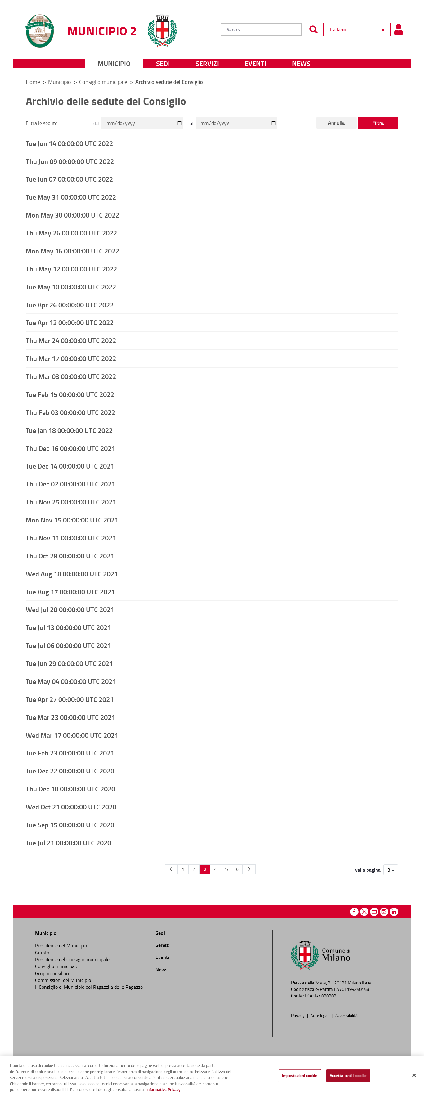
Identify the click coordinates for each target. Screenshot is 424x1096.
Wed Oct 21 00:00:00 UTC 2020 (71, 807)
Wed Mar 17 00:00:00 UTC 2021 (72, 735)
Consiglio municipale (104, 82)
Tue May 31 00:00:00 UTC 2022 (71, 197)
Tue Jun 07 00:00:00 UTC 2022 (69, 179)
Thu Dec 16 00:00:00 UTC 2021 (70, 448)
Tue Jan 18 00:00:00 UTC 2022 (69, 430)
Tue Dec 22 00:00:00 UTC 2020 (70, 771)
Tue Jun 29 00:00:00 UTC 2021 (69, 663)
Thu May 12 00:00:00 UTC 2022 (71, 269)
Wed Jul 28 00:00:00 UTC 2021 (70, 609)
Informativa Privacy (163, 1089)
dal (96, 123)
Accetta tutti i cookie (348, 1075)
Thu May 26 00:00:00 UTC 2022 (71, 233)
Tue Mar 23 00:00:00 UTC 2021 (70, 717)
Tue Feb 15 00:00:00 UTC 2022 (70, 394)
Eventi (255, 63)
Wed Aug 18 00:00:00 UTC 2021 (72, 574)
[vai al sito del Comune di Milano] (162, 27)
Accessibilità (346, 1015)
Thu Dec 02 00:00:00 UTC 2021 (70, 484)
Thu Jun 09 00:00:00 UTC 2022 (70, 161)
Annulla (336, 122)
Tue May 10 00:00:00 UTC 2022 (71, 287)
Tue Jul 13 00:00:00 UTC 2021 (68, 627)
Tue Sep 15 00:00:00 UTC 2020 (70, 825)
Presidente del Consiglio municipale (72, 959)
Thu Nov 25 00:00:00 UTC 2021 (71, 502)
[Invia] (313, 29)
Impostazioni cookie (299, 1075)
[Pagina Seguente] (249, 869)
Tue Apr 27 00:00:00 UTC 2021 (70, 699)
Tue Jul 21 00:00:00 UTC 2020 (68, 842)
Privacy (298, 1015)
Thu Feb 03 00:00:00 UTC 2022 (70, 412)
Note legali (320, 1015)
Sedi (163, 63)
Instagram (384, 912)
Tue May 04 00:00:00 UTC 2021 (71, 681)
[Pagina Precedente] (171, 869)
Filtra (378, 122)
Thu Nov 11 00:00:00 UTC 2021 (71, 538)
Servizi (207, 63)
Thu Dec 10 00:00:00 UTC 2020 (70, 789)
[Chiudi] (414, 1075)
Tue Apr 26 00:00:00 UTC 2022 (70, 305)
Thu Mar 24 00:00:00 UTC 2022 (71, 340)
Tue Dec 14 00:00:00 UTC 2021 (70, 466)
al (191, 123)
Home (33, 82)
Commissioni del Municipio (63, 980)
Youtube (374, 912)
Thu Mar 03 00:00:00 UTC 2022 (71, 376)
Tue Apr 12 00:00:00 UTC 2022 (70, 322)
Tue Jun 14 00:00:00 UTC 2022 (69, 143)
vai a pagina (368, 869)
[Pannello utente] (398, 29)
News (301, 63)
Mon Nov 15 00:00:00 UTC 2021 (72, 520)
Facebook (354, 912)
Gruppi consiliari (52, 973)
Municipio (114, 63)
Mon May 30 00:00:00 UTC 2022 (72, 215)
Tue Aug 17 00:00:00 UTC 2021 (70, 591)
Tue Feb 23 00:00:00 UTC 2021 (70, 753)
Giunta (42, 952)
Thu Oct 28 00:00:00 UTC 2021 (70, 556)
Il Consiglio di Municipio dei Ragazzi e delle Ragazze (89, 987)
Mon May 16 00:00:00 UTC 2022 (72, 251)
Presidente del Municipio (61, 945)
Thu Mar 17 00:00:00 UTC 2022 (71, 358)
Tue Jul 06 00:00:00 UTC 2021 (68, 645)
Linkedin (394, 912)
